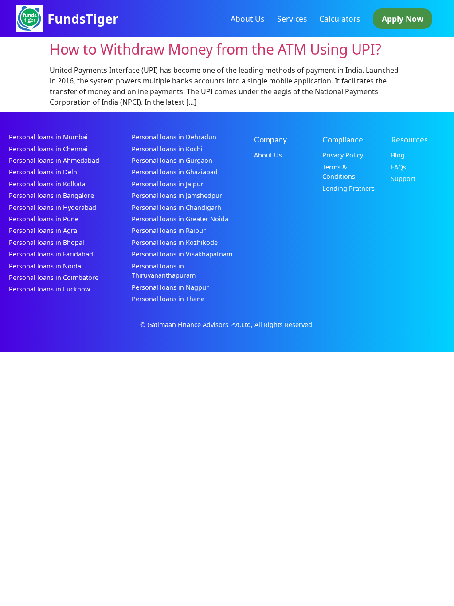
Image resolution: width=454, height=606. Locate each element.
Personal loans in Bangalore (51, 195)
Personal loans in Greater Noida (180, 219)
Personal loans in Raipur (169, 230)
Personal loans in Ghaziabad (175, 172)
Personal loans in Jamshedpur (177, 195)
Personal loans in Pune (43, 219)
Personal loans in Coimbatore (53, 277)
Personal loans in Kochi (167, 149)
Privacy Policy (342, 155)
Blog (398, 155)
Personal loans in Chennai (48, 149)
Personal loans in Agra (43, 230)
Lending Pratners (348, 188)
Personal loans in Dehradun (174, 137)
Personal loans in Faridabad (51, 254)
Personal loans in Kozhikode (175, 242)
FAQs (398, 167)
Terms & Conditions (338, 172)
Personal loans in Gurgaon (172, 160)
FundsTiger (82, 18)
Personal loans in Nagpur (170, 287)
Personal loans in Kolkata (47, 184)
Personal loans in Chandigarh (176, 207)
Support (403, 178)
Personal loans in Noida (45, 266)
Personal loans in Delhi (44, 172)
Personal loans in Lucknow (49, 289)
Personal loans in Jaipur (168, 184)
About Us (247, 18)
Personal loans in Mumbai (48, 137)
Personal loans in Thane (168, 299)
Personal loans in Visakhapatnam (182, 254)
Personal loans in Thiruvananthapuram (164, 271)
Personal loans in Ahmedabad (54, 160)
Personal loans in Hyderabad (52, 207)
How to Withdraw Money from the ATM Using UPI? (215, 49)
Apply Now (402, 18)
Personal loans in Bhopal (46, 242)
